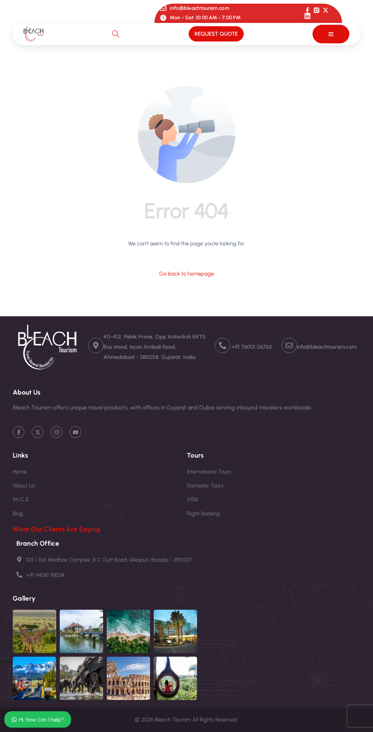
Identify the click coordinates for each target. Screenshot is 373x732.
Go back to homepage (186, 273)
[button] (331, 34)
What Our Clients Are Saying (56, 529)
